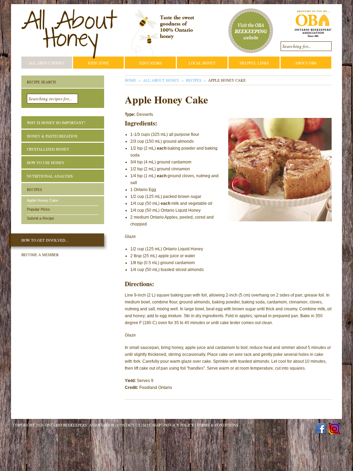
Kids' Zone (98, 63)
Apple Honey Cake (42, 200)
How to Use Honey (45, 162)
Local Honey (202, 63)
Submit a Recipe (40, 218)
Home (130, 80)
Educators (150, 63)
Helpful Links (254, 63)
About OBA (306, 63)
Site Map (152, 425)
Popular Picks (38, 209)
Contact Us (128, 425)
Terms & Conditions (217, 425)
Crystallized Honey (48, 149)
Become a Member (40, 254)
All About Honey (47, 63)
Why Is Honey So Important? (56, 122)
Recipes (193, 80)
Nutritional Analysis (50, 176)
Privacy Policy (178, 425)
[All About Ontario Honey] (69, 34)
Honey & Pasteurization (52, 136)
